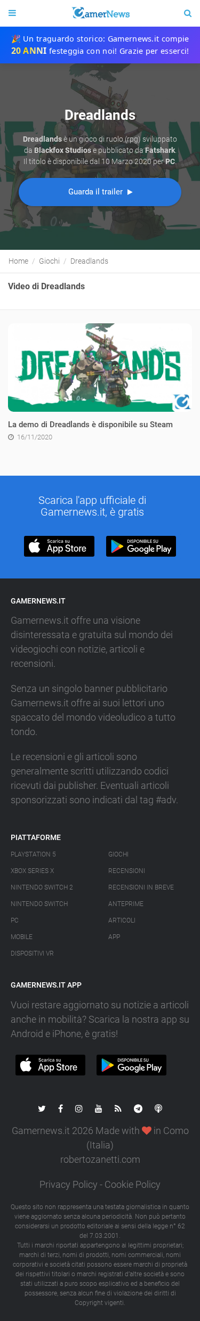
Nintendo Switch (39, 904)
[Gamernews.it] (100, 13)
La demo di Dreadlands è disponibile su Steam (90, 424)
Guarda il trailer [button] (96, 192)
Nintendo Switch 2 (42, 887)
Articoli (121, 920)
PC (15, 920)
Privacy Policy (68, 1184)
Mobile (22, 937)
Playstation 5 (33, 854)
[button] (59, 546)
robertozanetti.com (100, 1159)
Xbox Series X (32, 871)
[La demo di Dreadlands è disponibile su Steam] (100, 367)
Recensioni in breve (141, 887)
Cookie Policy (133, 1184)
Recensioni (126, 871)
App (114, 937)
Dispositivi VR (32, 953)
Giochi (118, 854)
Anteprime (125, 904)
